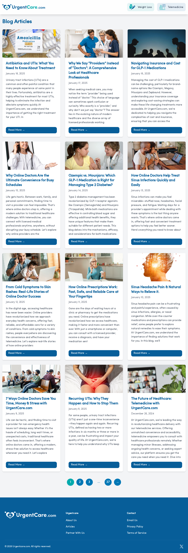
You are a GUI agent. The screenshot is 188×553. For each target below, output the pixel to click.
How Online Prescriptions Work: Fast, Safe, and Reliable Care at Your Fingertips (94, 291)
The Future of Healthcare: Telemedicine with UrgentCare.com (151, 403)
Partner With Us (75, 533)
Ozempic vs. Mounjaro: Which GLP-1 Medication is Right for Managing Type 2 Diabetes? (92, 180)
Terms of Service (136, 533)
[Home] (23, 7)
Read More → (16, 130)
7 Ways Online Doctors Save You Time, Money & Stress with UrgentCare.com (31, 403)
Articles (70, 527)
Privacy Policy (135, 527)
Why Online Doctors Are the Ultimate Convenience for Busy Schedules (30, 180)
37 (108, 482)
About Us (71, 520)
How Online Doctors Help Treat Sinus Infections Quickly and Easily (155, 180)
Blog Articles (17, 21)
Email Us (132, 520)
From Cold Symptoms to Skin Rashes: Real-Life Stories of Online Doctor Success (28, 291)
